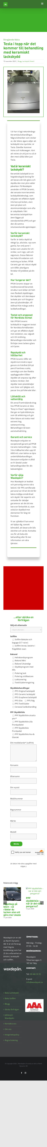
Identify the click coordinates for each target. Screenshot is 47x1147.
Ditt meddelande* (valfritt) (22, 743)
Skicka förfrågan (12, 1009)
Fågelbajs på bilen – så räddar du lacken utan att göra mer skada (12, 909)
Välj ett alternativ (18, 625)
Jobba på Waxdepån (9, 1016)
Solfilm (13, 636)
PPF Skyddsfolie (17, 712)
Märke (13, 821)
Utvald (32, 61)
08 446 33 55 (35, 974)
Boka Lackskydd (12, 993)
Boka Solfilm (10, 998)
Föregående (8, 39)
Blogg (20, 61)
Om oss (8, 1029)
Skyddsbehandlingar (19, 688)
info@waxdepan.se (34, 982)
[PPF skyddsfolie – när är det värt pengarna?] (35, 888)
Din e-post (14, 787)
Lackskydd (25, 61)
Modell (13, 832)
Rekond (13, 654)
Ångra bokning (11, 1040)
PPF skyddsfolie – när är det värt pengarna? (34, 902)
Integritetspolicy (12, 1034)
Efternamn (15, 776)
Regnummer (15, 809)
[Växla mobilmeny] (42, 3)
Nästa (17, 39)
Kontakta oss (10, 1023)
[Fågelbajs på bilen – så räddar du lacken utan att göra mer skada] (12, 888)
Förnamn (14, 765)
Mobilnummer (16, 798)
